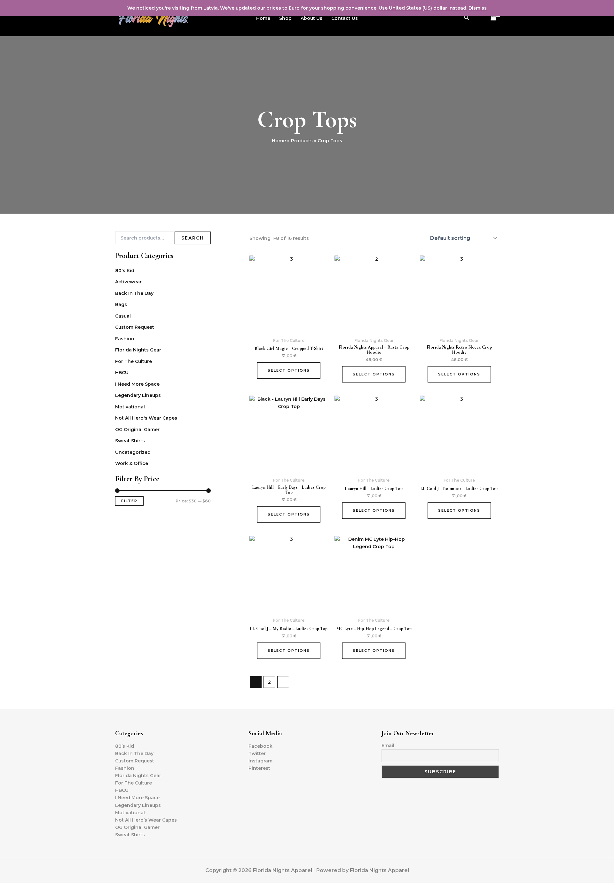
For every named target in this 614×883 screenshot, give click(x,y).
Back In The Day (134, 293)
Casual (123, 316)
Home (263, 18)
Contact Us (344, 18)
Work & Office (131, 463)
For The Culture (133, 361)
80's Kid (124, 270)
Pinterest (259, 768)
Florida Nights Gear (138, 350)
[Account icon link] (479, 18)
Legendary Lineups (138, 395)
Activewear (128, 282)
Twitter (257, 753)
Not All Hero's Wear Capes (146, 418)
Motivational (130, 407)
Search (192, 238)
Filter (129, 501)
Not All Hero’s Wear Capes (146, 820)
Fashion (124, 339)
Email (388, 745)
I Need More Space (137, 384)
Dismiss (477, 8)
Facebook (260, 746)
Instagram (260, 761)
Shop (285, 18)
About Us (311, 18)
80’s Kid (124, 746)
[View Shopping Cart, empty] (493, 18)
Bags (121, 304)
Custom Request (134, 327)
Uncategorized (133, 452)
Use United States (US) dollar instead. (423, 8)
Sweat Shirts (130, 441)
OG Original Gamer (137, 429)
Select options (289, 370)
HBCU (122, 372)
